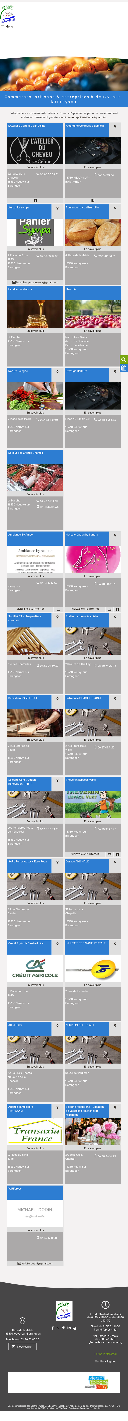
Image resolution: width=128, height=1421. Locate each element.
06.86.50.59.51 (49, 174)
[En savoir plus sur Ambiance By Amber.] (35, 576)
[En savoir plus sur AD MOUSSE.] (35, 1067)
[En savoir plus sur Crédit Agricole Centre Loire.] (35, 985)
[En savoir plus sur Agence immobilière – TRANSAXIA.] (35, 1148)
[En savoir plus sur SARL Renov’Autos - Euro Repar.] (35, 903)
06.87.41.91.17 (106, 747)
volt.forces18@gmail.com (37, 1263)
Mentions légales (105, 1361)
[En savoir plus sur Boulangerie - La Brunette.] (93, 249)
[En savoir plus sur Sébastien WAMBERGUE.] (35, 740)
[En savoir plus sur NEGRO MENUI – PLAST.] (93, 1067)
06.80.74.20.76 (107, 665)
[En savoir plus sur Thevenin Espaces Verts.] (93, 822)
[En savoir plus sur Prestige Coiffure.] (93, 413)
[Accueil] (7, 13)
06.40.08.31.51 (107, 584)
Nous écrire (24, 1346)
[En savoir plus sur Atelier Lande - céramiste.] (93, 658)
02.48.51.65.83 (107, 419)
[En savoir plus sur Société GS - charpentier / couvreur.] (35, 658)
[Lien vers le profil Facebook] (35, 200)
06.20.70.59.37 (49, 829)
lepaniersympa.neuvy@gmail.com (37, 282)
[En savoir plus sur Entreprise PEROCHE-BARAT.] (93, 740)
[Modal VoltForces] (35, 1226)
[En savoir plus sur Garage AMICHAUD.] (93, 903)
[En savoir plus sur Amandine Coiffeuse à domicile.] (93, 167)
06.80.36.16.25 (107, 1156)
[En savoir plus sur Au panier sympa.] (35, 249)
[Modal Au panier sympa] (35, 245)
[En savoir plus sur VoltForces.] (35, 1230)
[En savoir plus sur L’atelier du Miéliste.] (35, 331)
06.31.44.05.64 (49, 507)
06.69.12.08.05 (49, 1238)
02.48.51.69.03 (49, 419)
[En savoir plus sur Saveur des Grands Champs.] (35, 494)
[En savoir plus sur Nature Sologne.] (35, 413)
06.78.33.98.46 (107, 829)
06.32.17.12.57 (48, 583)
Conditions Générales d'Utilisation (85, 1408)
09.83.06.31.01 (106, 256)
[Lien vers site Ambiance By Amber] (35, 572)
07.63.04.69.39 (49, 665)
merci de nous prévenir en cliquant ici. (83, 117)
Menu (9, 26)
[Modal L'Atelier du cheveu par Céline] (35, 163)
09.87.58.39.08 (49, 256)
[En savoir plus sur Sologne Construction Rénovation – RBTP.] (35, 822)
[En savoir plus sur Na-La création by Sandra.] (93, 576)
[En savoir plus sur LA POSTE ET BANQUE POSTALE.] (93, 985)
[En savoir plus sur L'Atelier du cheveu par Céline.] (35, 167)
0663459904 (106, 175)
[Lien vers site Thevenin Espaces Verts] (93, 817)
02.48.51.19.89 (49, 501)
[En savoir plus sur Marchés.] (93, 331)
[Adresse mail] (58, 609)
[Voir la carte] (115, 130)
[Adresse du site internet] (30, 609)
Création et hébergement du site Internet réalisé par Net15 (86, 1406)
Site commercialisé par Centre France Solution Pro (32, 1406)
